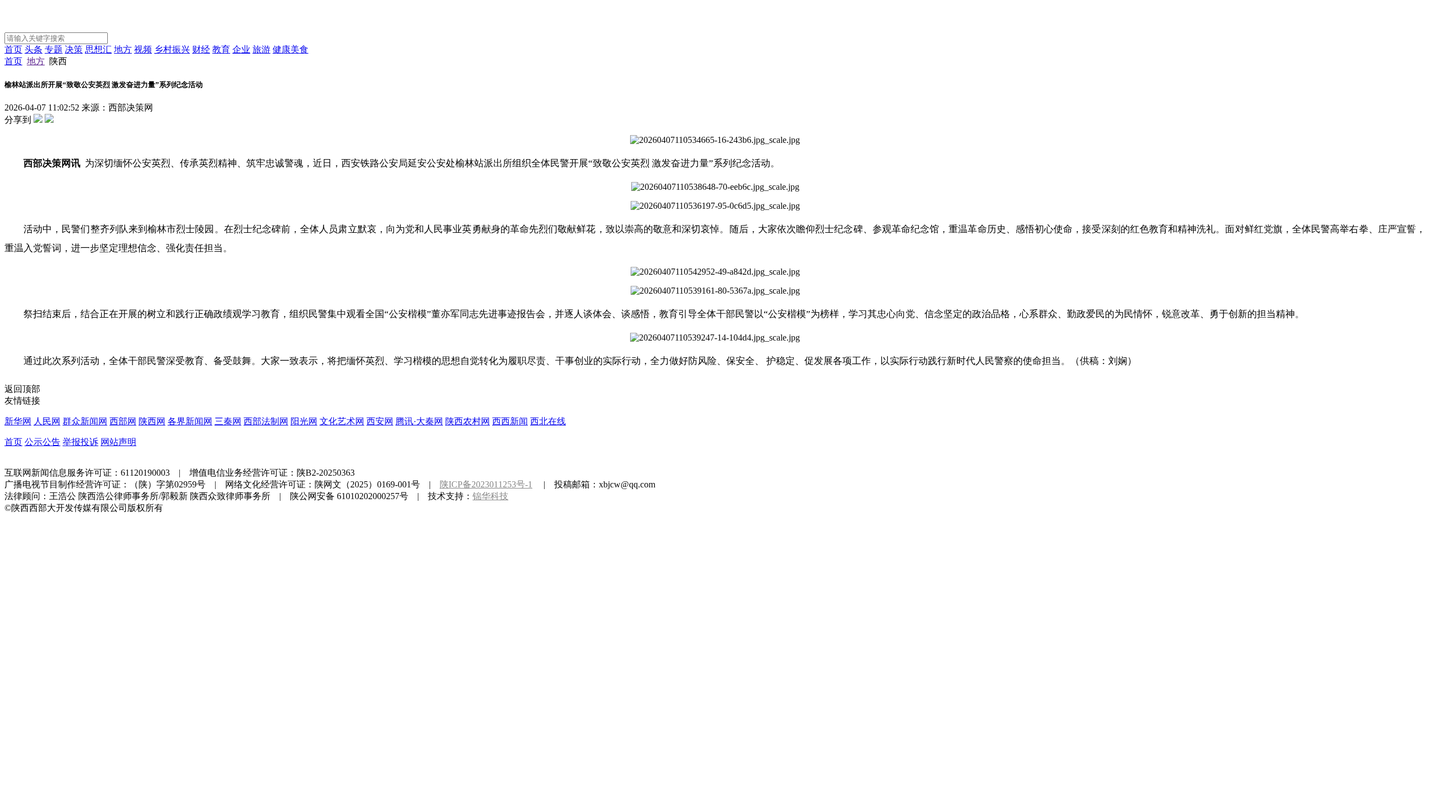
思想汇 (98, 49)
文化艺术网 (342, 421)
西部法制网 (266, 421)
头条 (33, 49)
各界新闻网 (190, 421)
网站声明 (118, 442)
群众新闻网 (85, 421)
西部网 (122, 421)
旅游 (261, 49)
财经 (201, 49)
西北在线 (548, 421)
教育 (221, 49)
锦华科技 (490, 496)
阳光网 (303, 421)
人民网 (47, 421)
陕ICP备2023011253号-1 (486, 484)
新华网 (17, 421)
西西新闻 (510, 421)
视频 (143, 49)
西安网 (379, 421)
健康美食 (290, 49)
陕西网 (152, 421)
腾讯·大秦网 (419, 421)
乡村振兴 (172, 49)
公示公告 (42, 442)
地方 (123, 49)
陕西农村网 (467, 421)
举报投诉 (80, 442)
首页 (13, 49)
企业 (241, 49)
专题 (54, 49)
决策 (74, 49)
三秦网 (227, 421)
